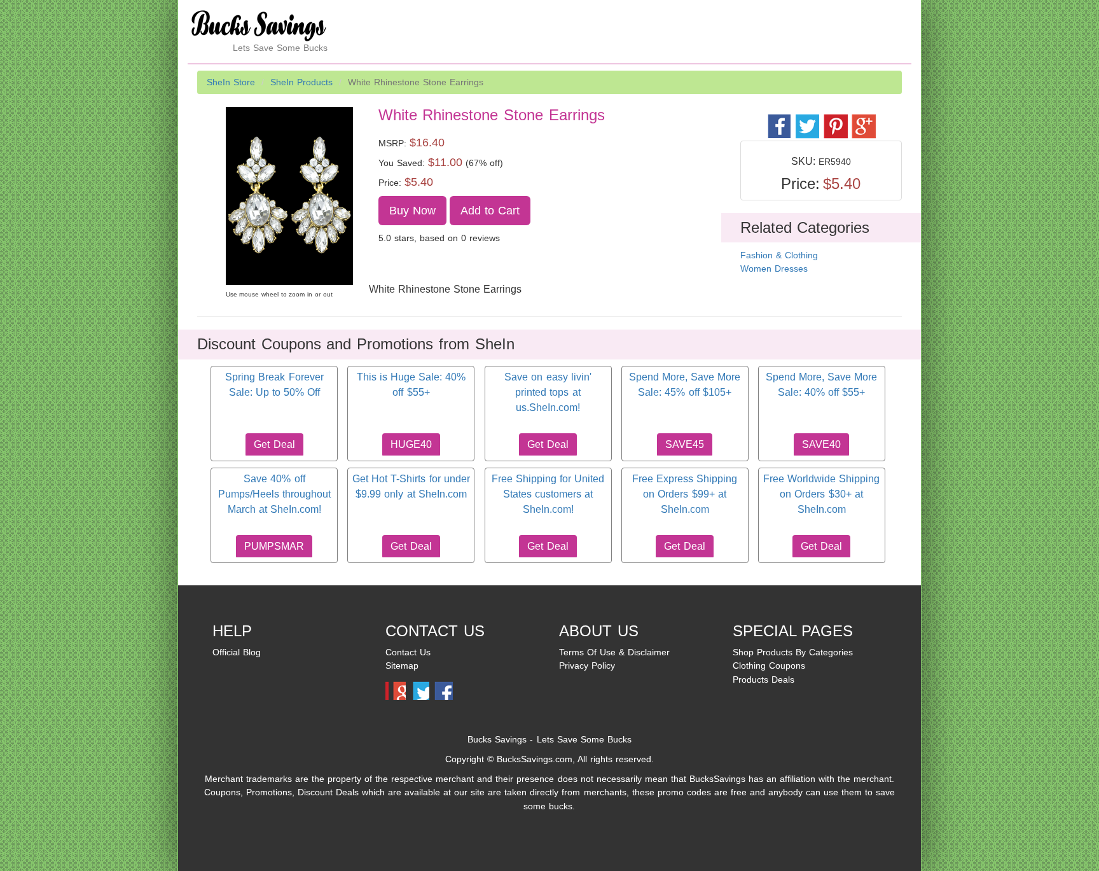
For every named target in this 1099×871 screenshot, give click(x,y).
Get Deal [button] (274, 444)
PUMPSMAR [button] (274, 546)
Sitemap (401, 665)
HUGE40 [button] (411, 444)
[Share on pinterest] (834, 119)
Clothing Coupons (769, 665)
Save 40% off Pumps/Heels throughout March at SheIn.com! (274, 494)
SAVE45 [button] (684, 444)
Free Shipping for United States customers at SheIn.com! (548, 494)
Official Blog (236, 652)
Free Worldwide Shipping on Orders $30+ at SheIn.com (821, 494)
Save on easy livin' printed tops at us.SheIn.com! (547, 393)
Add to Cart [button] (490, 210)
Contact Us (408, 652)
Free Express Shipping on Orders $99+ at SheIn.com (684, 494)
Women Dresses (774, 268)
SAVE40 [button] (821, 444)
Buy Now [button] (412, 210)
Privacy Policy (587, 665)
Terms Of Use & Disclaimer (614, 652)
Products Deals (763, 679)
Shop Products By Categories (793, 652)
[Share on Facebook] (778, 119)
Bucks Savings (497, 739)
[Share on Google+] (862, 119)
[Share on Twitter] (806, 119)
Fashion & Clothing (779, 255)
